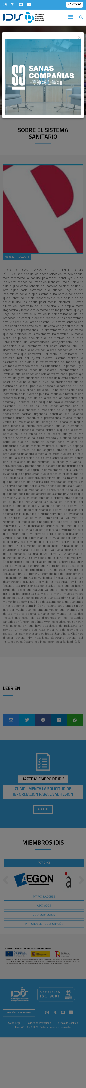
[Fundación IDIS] (23, 17)
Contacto (74, 4)
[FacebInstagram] (5, 4)
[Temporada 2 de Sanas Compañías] (43, 77)
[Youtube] (21, 4)
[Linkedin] (29, 4)
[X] (13, 4)
